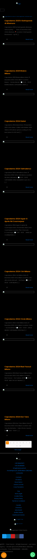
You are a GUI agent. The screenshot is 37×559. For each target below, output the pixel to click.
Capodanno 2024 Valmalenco (18, 168)
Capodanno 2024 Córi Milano (17, 271)
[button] (18, 7)
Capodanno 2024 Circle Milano (18, 319)
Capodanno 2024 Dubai (15, 121)
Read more (29, 39)
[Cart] (2, 10)
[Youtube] (13, 536)
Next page (18, 450)
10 (20, 446)
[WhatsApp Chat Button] (32, 554)
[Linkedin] (8, 536)
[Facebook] (21, 536)
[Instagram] (17, 536)
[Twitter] (4, 536)
